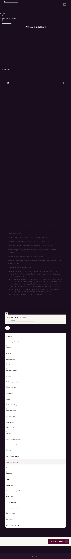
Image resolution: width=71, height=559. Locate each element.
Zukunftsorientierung (12, 525)
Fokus (8, 399)
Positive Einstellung (12, 462)
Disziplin (8, 376)
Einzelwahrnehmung (12, 388)
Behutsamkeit (10, 365)
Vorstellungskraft (11, 502)
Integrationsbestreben (12, 428)
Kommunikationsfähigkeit (13, 439)
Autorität (9, 353)
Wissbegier (9, 519)
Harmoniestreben (11, 411)
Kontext (8, 451)
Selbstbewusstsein (12, 468)
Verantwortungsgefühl (13, 491)
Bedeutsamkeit (10, 359)
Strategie (9, 474)
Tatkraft (8, 479)
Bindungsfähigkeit (11, 370)
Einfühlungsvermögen (12, 382)
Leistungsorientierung (12, 456)
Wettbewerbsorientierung (14, 508)
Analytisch (9, 336)
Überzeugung (10, 485)
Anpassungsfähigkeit (12, 342)
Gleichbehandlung (11, 405)
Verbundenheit (10, 496)
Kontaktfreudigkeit (11, 445)
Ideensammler (10, 422)
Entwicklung (9, 393)
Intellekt (8, 433)
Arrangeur (9, 348)
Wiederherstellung (11, 514)
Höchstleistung (10, 416)
